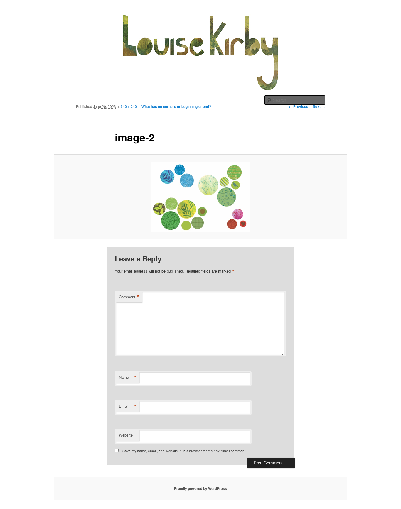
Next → (319, 106)
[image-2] (200, 197)
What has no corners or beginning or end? (176, 106)
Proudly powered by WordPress (200, 488)
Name (128, 377)
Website (126, 435)
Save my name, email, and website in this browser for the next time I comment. (184, 450)
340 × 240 (129, 106)
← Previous (298, 106)
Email (128, 406)
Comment (129, 297)
